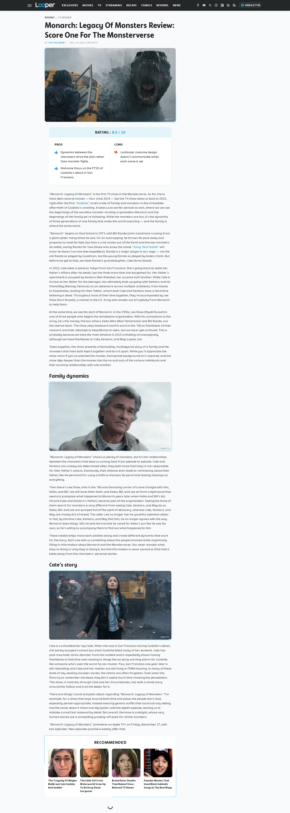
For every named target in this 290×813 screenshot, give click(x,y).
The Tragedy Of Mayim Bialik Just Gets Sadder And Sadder (62, 784)
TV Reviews (64, 17)
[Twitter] (210, 6)
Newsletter (252, 5)
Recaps (131, 5)
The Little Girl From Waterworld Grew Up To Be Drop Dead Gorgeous (93, 786)
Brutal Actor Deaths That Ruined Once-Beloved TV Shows (124, 784)
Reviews (162, 5)
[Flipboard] (222, 6)
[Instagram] (216, 6)
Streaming (114, 5)
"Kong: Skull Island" (145, 247)
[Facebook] (198, 6)
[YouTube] (204, 6)
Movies (87, 5)
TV (99, 5)
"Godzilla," (82, 203)
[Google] (228, 6)
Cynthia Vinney (57, 42)
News (177, 5)
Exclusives (70, 5)
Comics (146, 5)
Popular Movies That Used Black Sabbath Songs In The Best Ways (158, 784)
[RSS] (234, 6)
